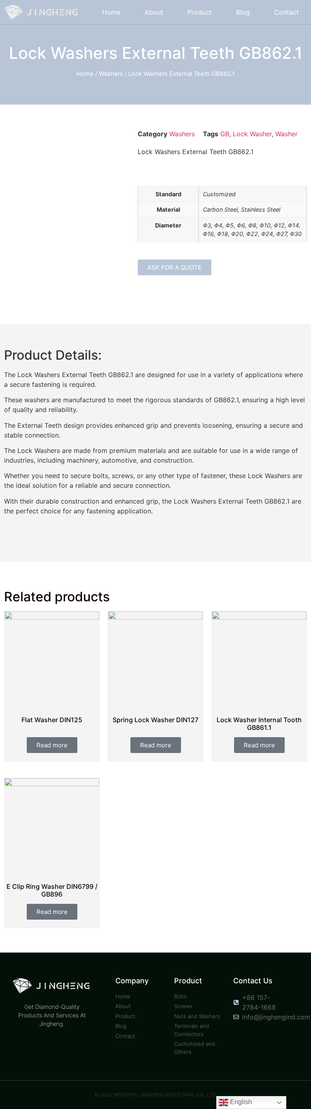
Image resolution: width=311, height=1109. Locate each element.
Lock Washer (252, 134)
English (240, 1101)
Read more (52, 745)
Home (111, 12)
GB (224, 134)
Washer (286, 134)
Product (199, 12)
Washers (111, 73)
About (154, 12)
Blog (243, 12)
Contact (286, 12)
